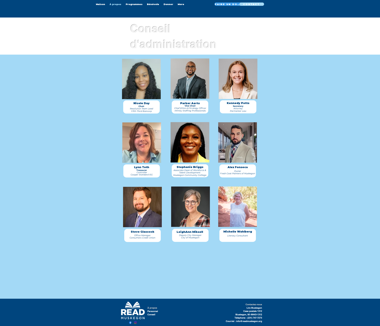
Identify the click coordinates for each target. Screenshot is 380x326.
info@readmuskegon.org (249, 321)
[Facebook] (130, 322)
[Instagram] (135, 322)
